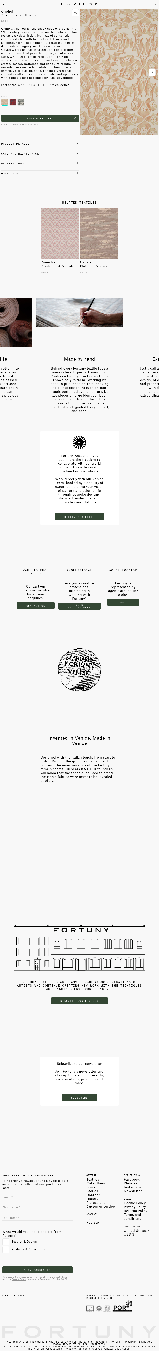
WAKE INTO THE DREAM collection (43, 85)
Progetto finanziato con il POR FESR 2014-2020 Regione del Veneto (119, 1296)
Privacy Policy (19, 1279)
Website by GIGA (13, 1295)
